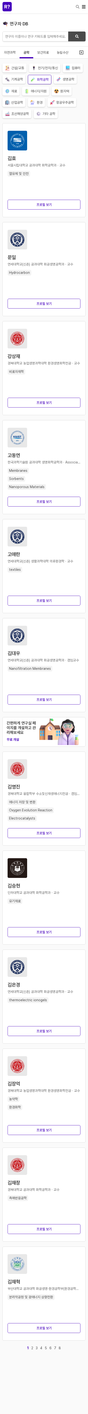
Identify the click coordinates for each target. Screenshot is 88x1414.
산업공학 (17, 102)
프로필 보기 (44, 205)
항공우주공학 (65, 102)
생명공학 (68, 79)
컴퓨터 (76, 68)
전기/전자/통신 (48, 68)
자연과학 (10, 52)
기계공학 (17, 79)
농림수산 (62, 52)
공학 (26, 52)
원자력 (64, 91)
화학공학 (43, 80)
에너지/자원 (39, 91)
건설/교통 (17, 68)
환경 (40, 102)
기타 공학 (49, 114)
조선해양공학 (20, 114)
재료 (14, 91)
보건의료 (43, 52)
